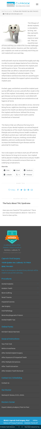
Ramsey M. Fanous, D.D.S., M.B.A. (13, 395)
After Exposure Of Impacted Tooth (14, 357)
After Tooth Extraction (10, 366)
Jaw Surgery (6, 306)
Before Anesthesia (8, 348)
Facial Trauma (6, 297)
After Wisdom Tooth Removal (12, 371)
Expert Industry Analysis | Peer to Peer (15, 407)
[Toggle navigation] (37, 4)
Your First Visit (7, 344)
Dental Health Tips (8, 320)
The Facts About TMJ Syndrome (16, 203)
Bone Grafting (7, 293)
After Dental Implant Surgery (12, 353)
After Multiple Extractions (11, 362)
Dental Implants (7, 284)
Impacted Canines (8, 302)
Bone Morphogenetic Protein (12, 315)
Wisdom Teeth (7, 288)
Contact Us (5, 383)
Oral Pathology (7, 311)
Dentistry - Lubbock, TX (12, 250)
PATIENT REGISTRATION (11, 332)
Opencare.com (16, 252)
